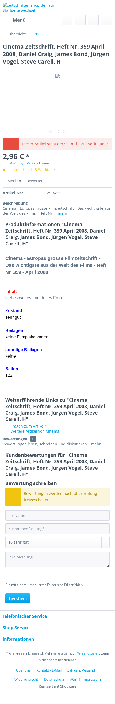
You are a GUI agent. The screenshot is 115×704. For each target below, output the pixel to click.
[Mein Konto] (93, 20)
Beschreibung (15, 203)
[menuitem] (14, 20)
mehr (62, 213)
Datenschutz (54, 679)
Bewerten (34, 180)
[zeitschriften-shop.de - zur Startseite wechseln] (30, 7)
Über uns (23, 670)
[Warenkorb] (106, 20)
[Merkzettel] (80, 20)
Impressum (92, 679)
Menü (19, 20)
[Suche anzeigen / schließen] (67, 20)
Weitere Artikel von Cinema (34, 431)
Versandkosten (88, 653)
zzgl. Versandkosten (34, 163)
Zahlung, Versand (81, 670)
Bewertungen (15, 438)
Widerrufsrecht (26, 679)
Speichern (18, 598)
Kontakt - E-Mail (49, 670)
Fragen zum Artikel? (28, 426)
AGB (73, 679)
